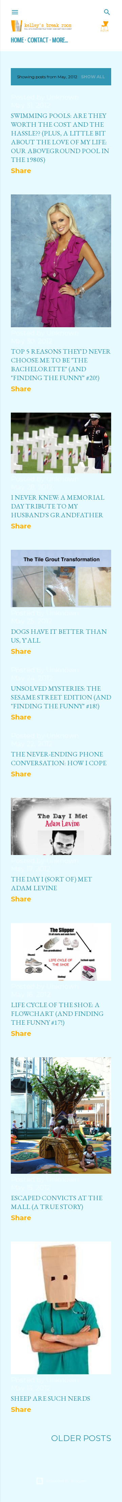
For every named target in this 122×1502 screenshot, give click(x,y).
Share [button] (21, 171)
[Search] (107, 11)
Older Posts (81, 1438)
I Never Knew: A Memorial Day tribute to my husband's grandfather (57, 506)
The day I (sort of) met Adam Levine (51, 883)
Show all (93, 76)
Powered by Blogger (66, 1480)
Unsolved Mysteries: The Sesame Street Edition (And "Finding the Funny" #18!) (61, 697)
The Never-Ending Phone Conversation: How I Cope (58, 758)
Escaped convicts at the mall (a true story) (56, 1202)
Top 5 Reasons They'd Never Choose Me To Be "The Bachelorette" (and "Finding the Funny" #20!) (61, 364)
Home (17, 40)
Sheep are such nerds (50, 1398)
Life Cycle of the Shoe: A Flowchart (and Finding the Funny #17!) (57, 1013)
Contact (37, 40)
